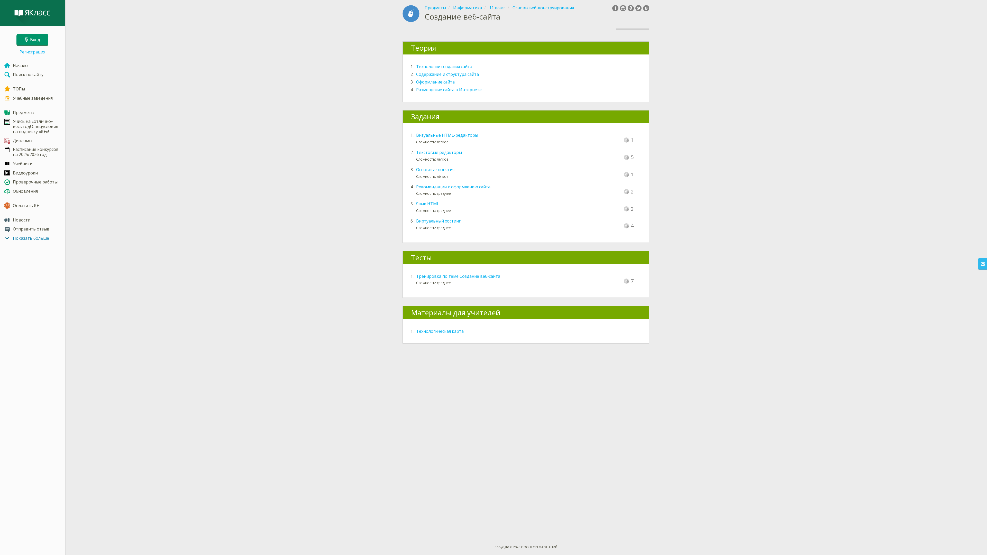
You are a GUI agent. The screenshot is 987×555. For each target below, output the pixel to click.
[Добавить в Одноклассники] (631, 8)
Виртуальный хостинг (438, 221)
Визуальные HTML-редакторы (447, 135)
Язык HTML (427, 204)
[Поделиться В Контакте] (646, 8)
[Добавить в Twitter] (638, 8)
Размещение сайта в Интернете (449, 89)
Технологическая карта (440, 331)
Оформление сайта (435, 82)
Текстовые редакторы (439, 152)
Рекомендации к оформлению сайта (453, 187)
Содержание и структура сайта (447, 74)
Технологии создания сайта (444, 66)
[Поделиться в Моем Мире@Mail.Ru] (623, 8)
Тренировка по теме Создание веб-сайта (458, 276)
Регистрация (32, 51)
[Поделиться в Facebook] (615, 8)
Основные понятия (435, 169)
